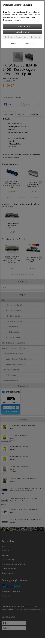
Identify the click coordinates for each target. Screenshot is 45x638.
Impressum (15, 43)
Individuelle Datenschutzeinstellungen (22, 37)
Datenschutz (29, 43)
